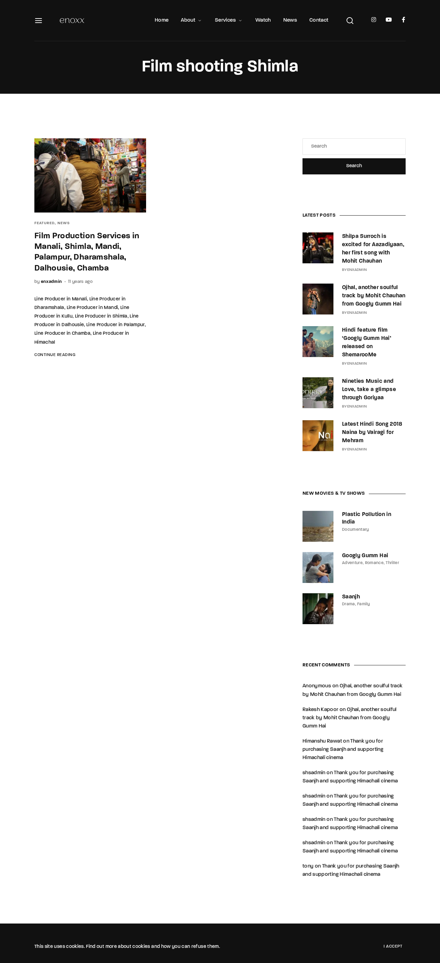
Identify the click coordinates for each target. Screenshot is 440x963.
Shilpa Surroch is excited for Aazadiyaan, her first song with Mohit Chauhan (373, 249)
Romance (374, 563)
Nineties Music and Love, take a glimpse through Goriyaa (369, 390)
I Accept (393, 946)
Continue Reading (54, 355)
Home (161, 20)
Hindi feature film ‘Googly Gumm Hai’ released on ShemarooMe (366, 343)
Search (354, 166)
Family (363, 604)
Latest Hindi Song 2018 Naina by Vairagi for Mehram (372, 433)
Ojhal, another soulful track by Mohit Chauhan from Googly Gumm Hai (374, 296)
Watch (263, 20)
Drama (348, 604)
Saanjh (351, 597)
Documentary (355, 530)
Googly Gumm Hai (365, 556)
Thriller (392, 563)
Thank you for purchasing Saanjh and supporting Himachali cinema (342, 749)
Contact (318, 20)
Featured (44, 223)
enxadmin (51, 281)
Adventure (352, 563)
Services (225, 20)
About (188, 20)
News (290, 20)
